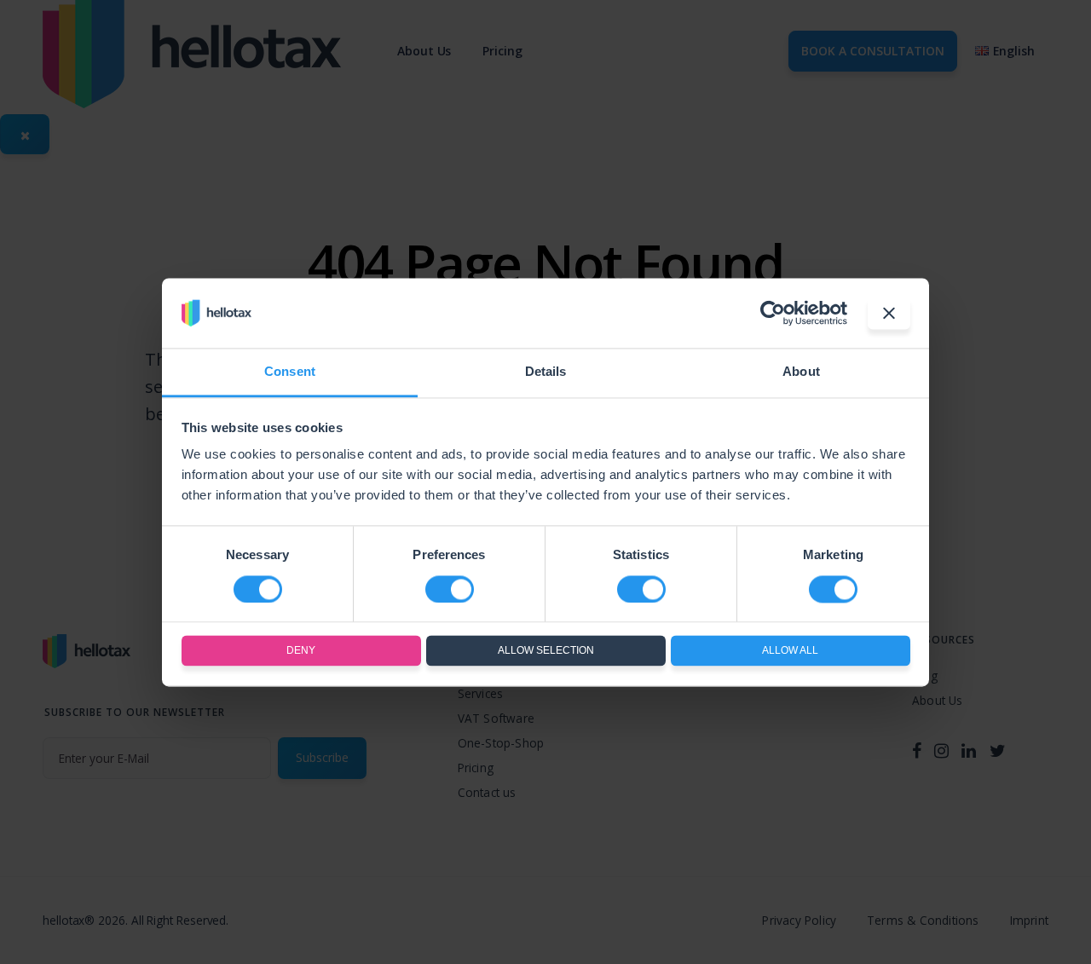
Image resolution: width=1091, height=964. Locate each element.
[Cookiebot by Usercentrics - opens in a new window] (772, 313)
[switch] (449, 589)
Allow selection (546, 651)
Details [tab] (546, 372)
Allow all (790, 651)
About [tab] (801, 372)
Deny (300, 651)
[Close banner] (889, 313)
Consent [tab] (289, 372)
